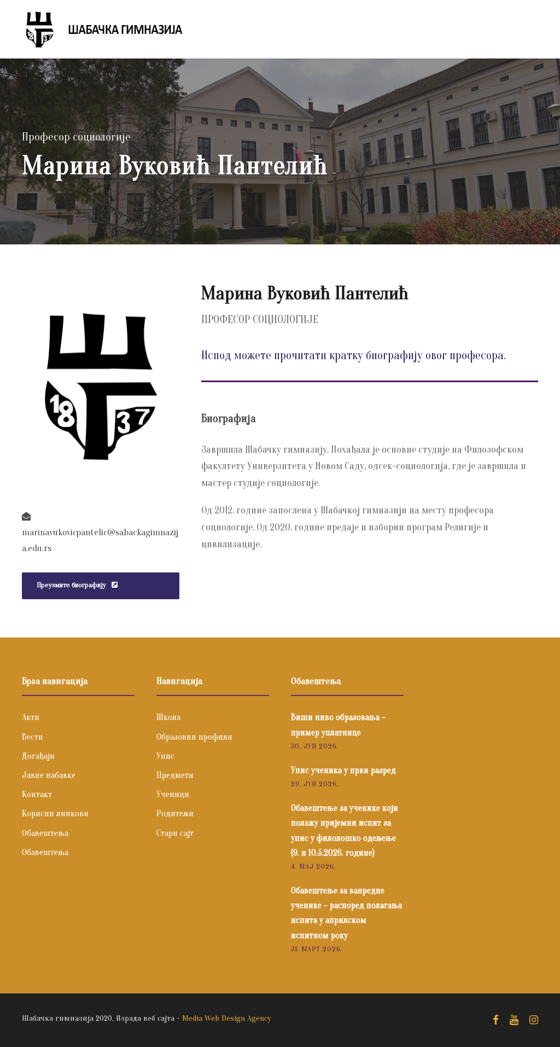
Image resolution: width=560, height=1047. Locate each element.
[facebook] (496, 1020)
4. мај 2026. (313, 866)
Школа (168, 717)
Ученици (172, 794)
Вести (32, 737)
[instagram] (533, 1020)
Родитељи (175, 813)
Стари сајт (175, 833)
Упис (165, 756)
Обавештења (45, 833)
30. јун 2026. (314, 746)
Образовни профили (194, 737)
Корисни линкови (55, 813)
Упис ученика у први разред (343, 770)
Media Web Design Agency (226, 1018)
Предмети (175, 775)
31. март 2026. (316, 949)
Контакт (37, 794)
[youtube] (514, 1020)
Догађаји (38, 756)
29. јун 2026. (314, 784)
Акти (30, 717)
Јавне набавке (48, 775)
